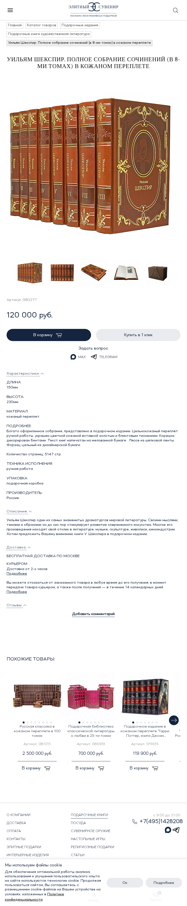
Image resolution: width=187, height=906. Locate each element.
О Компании (18, 815)
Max (82, 357)
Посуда (78, 823)
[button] (174, 720)
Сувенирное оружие (90, 831)
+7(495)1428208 (161, 822)
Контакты (16, 839)
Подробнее (17, 574)
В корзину (43, 335)
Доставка (16, 823)
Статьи (77, 855)
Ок (124, 883)
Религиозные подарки (92, 847)
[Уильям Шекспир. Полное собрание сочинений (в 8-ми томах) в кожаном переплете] (94, 164)
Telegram (108, 357)
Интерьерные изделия (28, 855)
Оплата (14, 831)
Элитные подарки (24, 847)
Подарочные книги (89, 815)
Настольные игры (88, 839)
